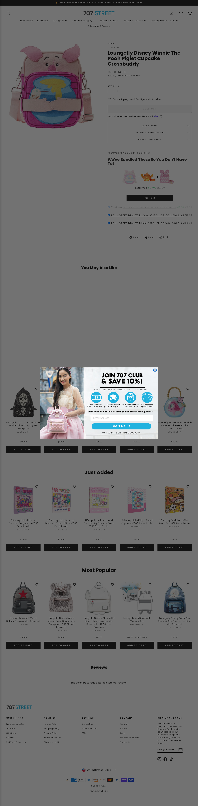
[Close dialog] (155, 370)
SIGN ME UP (121, 426)
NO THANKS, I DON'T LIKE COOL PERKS (121, 432)
